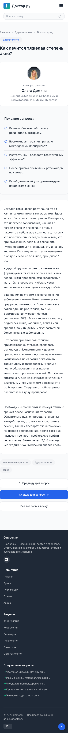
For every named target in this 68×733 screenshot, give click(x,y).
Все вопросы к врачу (34, 506)
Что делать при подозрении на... (25, 683)
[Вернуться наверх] (61, 726)
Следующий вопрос (32, 494)
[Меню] (61, 6)
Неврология (10, 627)
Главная (5, 32)
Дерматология (23, 32)
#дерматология (43, 462)
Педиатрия (9, 634)
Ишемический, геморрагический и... (28, 677)
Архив (7, 602)
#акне (6, 469)
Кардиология (11, 620)
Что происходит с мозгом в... (23, 695)
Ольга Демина (34, 91)
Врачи (7, 583)
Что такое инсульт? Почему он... (25, 671)
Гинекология (10, 640)
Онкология (9, 647)
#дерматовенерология (15, 462)
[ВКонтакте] (6, 559)
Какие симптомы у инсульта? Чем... (27, 689)
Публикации (10, 589)
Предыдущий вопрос (36, 483)
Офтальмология (12, 653)
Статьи (7, 596)
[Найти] (60, 16)
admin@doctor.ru (13, 718)
